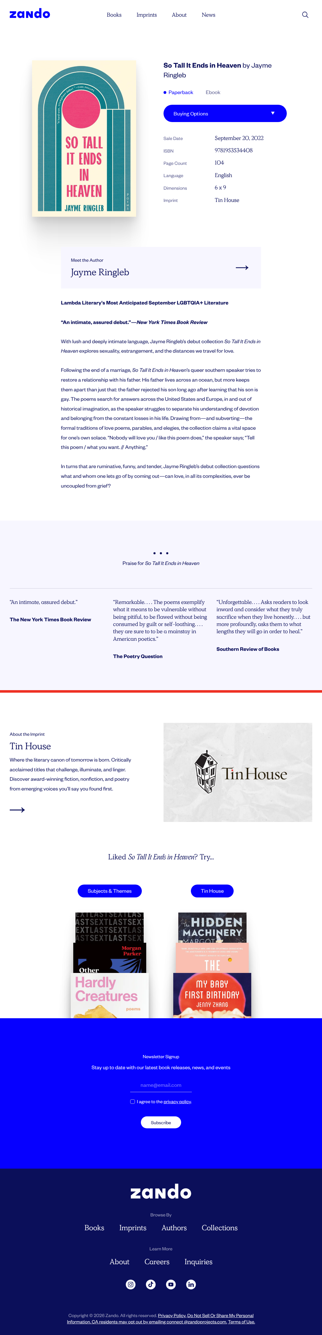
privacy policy (177, 1101)
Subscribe (161, 1122)
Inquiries (199, 1262)
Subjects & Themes (109, 890)
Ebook (213, 92)
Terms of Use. (241, 1322)
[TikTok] (151, 1285)
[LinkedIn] (191, 1285)
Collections (220, 1228)
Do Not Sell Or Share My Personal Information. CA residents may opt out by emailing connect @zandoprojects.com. (160, 1318)
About (179, 15)
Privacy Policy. (172, 1315)
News (208, 15)
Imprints (146, 15)
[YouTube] (171, 1285)
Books (114, 15)
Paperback (180, 92)
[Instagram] (131, 1285)
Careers (157, 1262)
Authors (173, 1228)
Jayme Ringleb (100, 272)
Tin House (227, 200)
